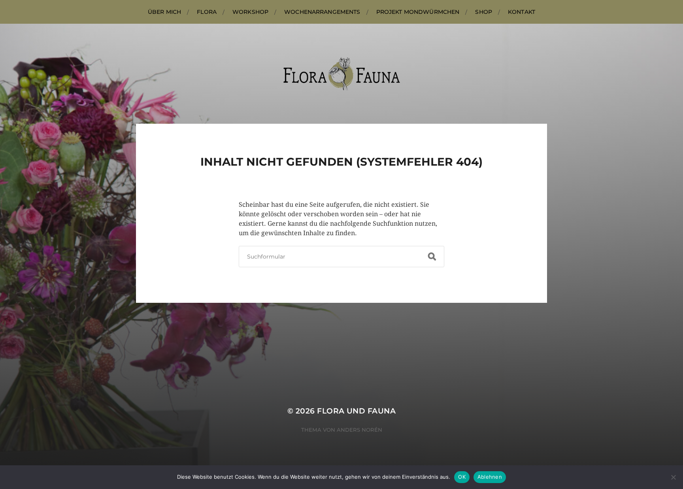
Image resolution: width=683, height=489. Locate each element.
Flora (207, 11)
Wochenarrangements (322, 11)
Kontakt (521, 11)
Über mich (164, 11)
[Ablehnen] (673, 477)
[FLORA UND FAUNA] (341, 73)
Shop (483, 11)
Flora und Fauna (356, 410)
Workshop (250, 11)
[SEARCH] (432, 256)
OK (462, 477)
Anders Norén (359, 430)
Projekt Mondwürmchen (418, 11)
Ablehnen (489, 477)
